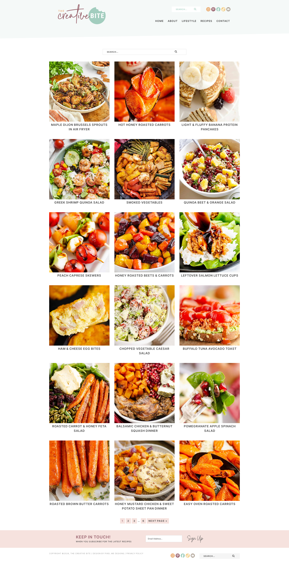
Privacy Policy (134, 553)
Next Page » (158, 520)
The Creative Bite (82, 14)
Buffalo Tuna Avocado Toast (210, 348)
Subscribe (195, 539)
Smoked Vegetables (144, 202)
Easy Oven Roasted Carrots (209, 504)
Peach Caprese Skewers (79, 275)
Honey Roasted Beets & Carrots (144, 275)
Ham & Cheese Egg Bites (79, 348)
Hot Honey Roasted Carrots (144, 125)
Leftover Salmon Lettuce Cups (209, 275)
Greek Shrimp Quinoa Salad (79, 202)
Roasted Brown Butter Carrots (79, 504)
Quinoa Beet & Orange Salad (209, 202)
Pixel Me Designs (114, 553)
